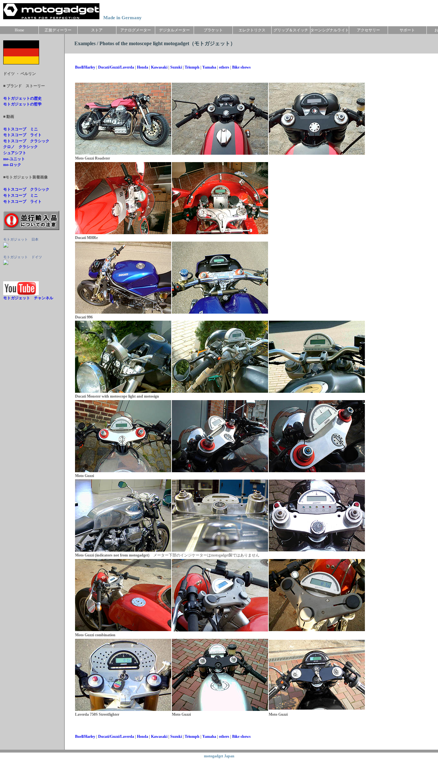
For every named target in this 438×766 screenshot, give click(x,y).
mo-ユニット (14, 159)
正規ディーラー (58, 30)
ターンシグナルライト (329, 30)
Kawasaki (159, 67)
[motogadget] (5, 263)
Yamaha (209, 67)
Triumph (192, 67)
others (224, 67)
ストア (97, 30)
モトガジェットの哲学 (22, 104)
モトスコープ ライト (22, 135)
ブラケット (213, 30)
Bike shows (241, 67)
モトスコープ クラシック (26, 141)
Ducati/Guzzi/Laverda (116, 67)
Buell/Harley (85, 67)
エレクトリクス (252, 30)
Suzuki (176, 67)
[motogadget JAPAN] (5, 246)
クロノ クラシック (20, 146)
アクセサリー (368, 30)
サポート (407, 30)
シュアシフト (14, 153)
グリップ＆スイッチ (291, 30)
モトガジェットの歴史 (22, 98)
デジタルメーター (174, 30)
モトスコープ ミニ (20, 129)
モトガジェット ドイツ (22, 257)
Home (19, 30)
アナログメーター (135, 30)
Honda (142, 67)
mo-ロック (12, 164)
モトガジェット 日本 (20, 239)
